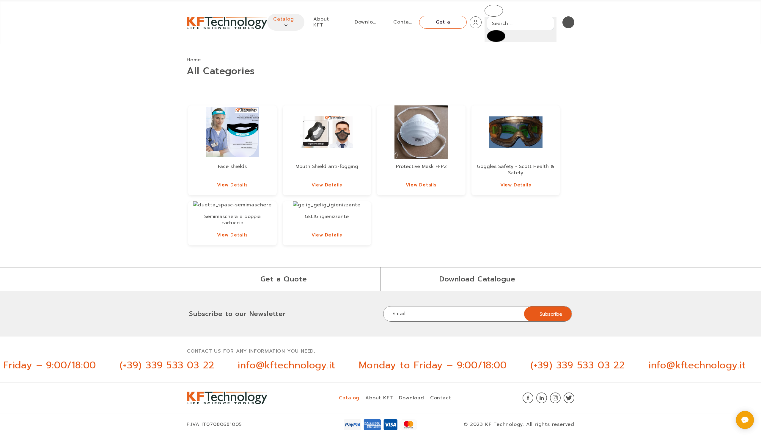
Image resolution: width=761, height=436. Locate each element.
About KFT (379, 397)
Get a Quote (283, 279)
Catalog (349, 397)
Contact (440, 397)
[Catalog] (286, 25)
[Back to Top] (732, 417)
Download (411, 397)
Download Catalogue (477, 279)
